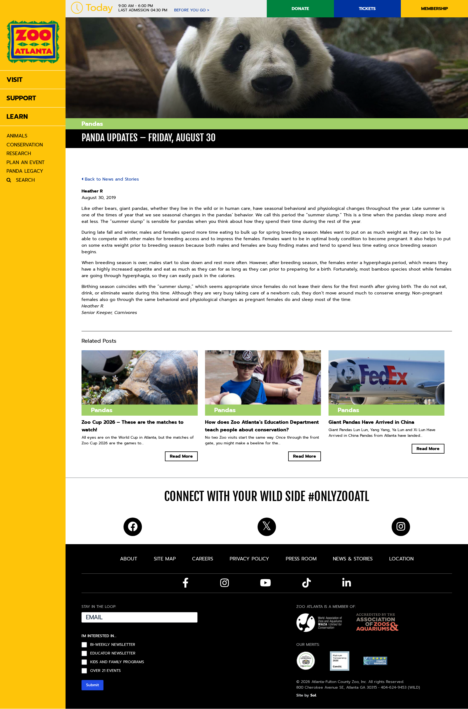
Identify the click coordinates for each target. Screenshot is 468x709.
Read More (181, 456)
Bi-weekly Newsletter (112, 644)
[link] (33, 35)
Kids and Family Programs (117, 662)
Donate (300, 8)
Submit (92, 685)
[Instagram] (224, 583)
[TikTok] (306, 583)
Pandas (92, 123)
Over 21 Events (105, 670)
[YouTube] (265, 583)
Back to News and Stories (111, 179)
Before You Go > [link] (191, 10)
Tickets (367, 8)
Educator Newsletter (112, 653)
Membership (434, 8)
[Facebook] (186, 583)
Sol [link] (313, 695)
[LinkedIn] (346, 583)
